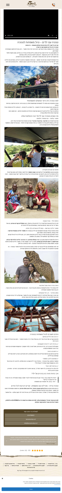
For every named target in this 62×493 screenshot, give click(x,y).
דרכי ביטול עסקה (26, 465)
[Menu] (8, 4)
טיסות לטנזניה (21, 463)
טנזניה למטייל (41, 463)
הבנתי (31, 489)
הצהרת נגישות (15, 465)
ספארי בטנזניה (31, 463)
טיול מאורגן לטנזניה (10, 463)
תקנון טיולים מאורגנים (39, 465)
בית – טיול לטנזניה (52, 463)
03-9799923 (30, 415)
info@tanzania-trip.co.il (30, 423)
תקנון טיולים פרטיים (52, 465)
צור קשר (7, 465)
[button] (2, 478)
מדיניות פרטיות (57, 484)
